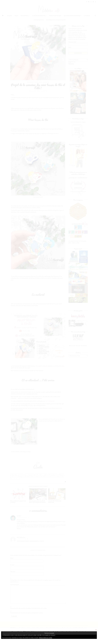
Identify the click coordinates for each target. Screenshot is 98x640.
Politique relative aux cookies (45, 637)
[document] (49, 320)
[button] (96, 629)
